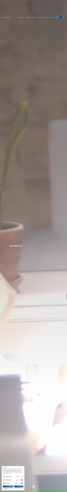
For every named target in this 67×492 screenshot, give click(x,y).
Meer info (17, 476)
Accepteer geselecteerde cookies (8, 486)
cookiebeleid (7, 473)
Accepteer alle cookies (18, 486)
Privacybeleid (5, 488)
